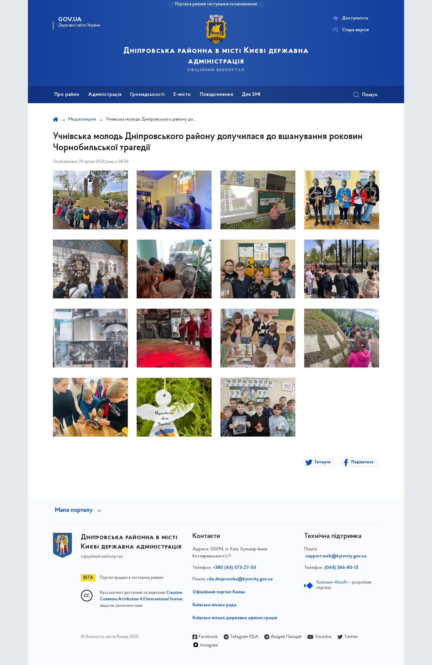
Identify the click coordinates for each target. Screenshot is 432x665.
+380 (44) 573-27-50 (234, 567)
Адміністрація (104, 94)
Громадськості (147, 94)
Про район (66, 94)
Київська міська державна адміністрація (234, 618)
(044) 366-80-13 (341, 567)
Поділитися (362, 462)
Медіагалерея (82, 119)
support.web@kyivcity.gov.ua (335, 556)
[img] (90, 200)
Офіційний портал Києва (218, 592)
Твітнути (322, 462)
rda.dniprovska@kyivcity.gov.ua (240, 579)
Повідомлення (216, 94)
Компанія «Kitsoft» (332, 582)
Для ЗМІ (251, 94)
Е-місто (182, 94)
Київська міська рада (214, 605)
